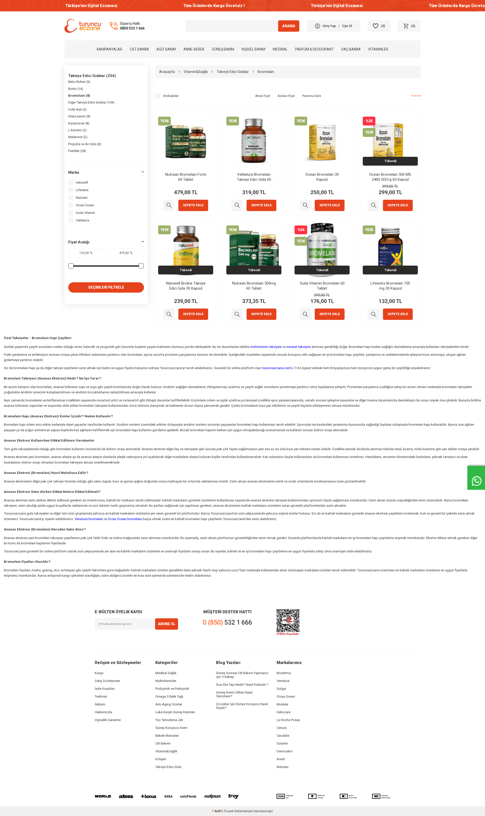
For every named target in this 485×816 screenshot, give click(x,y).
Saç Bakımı (350, 49)
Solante (282, 743)
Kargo (99, 673)
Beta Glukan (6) (79, 82)
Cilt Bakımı (139, 49)
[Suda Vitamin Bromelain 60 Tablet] (305, 314)
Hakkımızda (103, 712)
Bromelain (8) (79, 95)
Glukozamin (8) (79, 116)
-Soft (216, 811)
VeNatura (82, 220)
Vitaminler (378, 49)
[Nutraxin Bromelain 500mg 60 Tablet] (237, 314)
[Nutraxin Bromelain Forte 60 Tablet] (169, 205)
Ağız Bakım (166, 49)
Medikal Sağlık (166, 673)
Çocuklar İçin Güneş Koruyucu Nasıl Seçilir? (242, 706)
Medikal (280, 49)
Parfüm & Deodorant (314, 49)
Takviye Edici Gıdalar (233, 72)
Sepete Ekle (193, 205)
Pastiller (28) (77, 151)
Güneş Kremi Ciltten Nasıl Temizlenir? (234, 694)
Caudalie (283, 735)
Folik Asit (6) (77, 109)
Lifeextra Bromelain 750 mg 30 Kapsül (390, 286)
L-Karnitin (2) (77, 130)
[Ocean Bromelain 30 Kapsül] (305, 205)
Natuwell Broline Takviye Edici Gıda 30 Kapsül (186, 286)
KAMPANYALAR (109, 49)
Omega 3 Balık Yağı (169, 696)
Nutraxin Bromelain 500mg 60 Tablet (254, 286)
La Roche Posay (288, 720)
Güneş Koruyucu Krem (171, 728)
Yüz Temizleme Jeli (169, 720)
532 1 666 (227, 622)
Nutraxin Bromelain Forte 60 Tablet (185, 177)
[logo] (83, 26)
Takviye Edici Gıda (168, 767)
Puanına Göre (311, 96)
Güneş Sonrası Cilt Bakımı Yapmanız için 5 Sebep (242, 675)
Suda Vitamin (85, 213)
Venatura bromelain (89, 519)
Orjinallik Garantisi (108, 720)
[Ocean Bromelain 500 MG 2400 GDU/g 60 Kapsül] (373, 205)
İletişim (100, 704)
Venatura (283, 681)
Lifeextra (82, 190)
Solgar (281, 689)
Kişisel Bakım (253, 49)
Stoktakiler (171, 96)
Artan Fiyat (262, 96)
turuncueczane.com (276, 368)
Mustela (282, 704)
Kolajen (160, 759)
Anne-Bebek (193, 49)
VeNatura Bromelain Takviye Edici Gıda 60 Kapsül (254, 177)
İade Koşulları (105, 689)
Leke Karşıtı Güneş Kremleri (175, 712)
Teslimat (101, 696)
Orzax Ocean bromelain (125, 519)
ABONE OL (166, 624)
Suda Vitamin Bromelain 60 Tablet (322, 286)
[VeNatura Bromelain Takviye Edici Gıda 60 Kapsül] (237, 205)
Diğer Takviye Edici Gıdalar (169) (91, 102)
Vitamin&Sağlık (196, 72)
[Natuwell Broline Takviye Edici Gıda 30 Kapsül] (169, 314)
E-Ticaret (227, 811)
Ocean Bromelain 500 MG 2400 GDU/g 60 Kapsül (390, 177)
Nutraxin (82, 197)
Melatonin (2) (77, 137)
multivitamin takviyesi (266, 347)
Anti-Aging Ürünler (168, 704)
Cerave (281, 728)
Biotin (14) (75, 89)
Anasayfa (167, 72)
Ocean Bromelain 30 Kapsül (322, 177)
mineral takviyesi (298, 347)
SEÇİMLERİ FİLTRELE (106, 287)
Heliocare (283, 712)
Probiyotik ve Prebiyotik (172, 689)
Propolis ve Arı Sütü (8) (84, 144)
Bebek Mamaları (167, 735)
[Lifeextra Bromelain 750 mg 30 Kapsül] (373, 314)
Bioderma (284, 673)
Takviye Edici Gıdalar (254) (92, 75)
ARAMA (288, 26)
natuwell (82, 182)
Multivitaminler (165, 681)
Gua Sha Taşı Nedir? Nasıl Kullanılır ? (242, 684)
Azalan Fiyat (286, 96)
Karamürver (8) (78, 123)
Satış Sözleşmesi (107, 681)
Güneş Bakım (223, 49)
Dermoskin (285, 751)
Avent (281, 759)
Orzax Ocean (85, 205)
